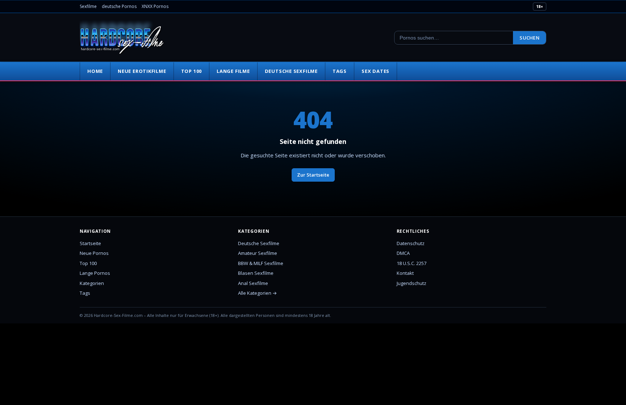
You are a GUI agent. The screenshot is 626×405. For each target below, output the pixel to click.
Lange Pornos (95, 273)
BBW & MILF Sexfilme (260, 263)
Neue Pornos (94, 253)
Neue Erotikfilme (142, 71)
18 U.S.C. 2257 (411, 263)
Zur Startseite (313, 174)
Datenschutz (411, 243)
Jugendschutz (411, 283)
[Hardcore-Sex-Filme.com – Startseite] (122, 38)
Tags (340, 71)
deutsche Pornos (119, 6)
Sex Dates (375, 71)
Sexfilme (88, 6)
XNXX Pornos (155, 6)
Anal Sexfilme (253, 283)
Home (95, 71)
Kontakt (405, 273)
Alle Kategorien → (257, 293)
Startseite (90, 243)
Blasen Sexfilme (256, 273)
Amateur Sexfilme (257, 253)
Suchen (529, 37)
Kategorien (92, 283)
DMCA (403, 253)
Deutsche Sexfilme (291, 71)
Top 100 (191, 71)
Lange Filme (233, 71)
